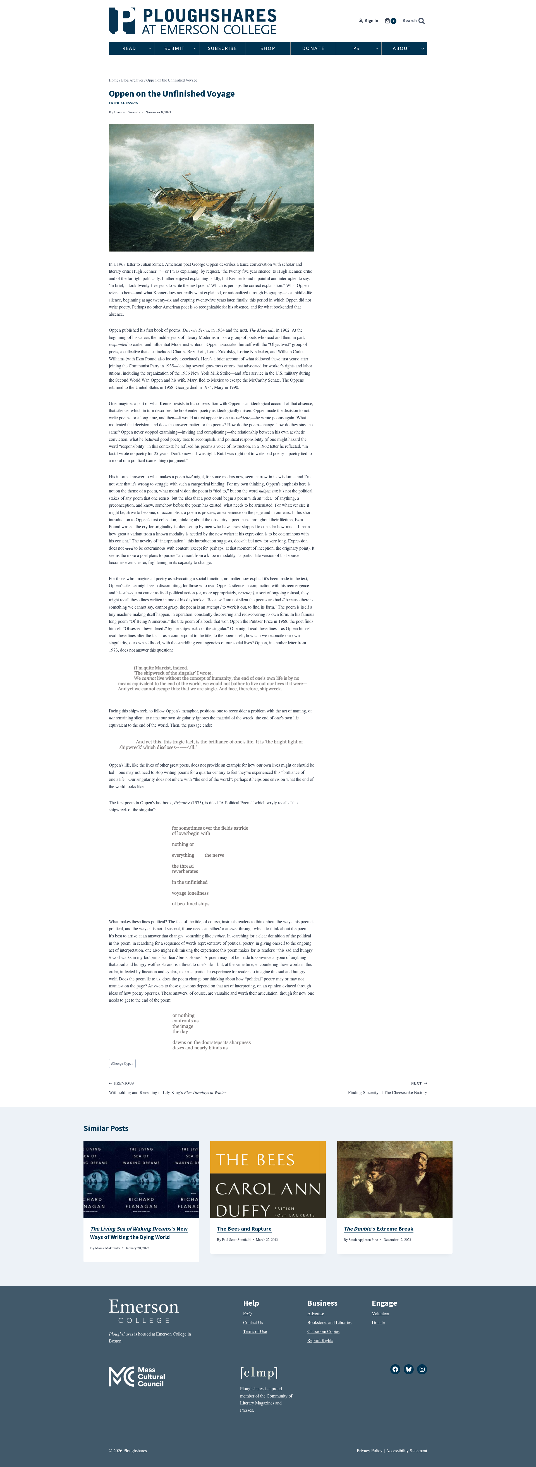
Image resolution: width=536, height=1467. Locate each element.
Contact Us (253, 1322)
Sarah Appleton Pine (363, 1239)
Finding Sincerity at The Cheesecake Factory (387, 1088)
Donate (313, 48)
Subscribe (222, 48)
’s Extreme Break (378, 1229)
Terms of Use (255, 1331)
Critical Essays (123, 102)
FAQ (247, 1313)
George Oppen (122, 1063)
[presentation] (141, 1179)
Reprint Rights (320, 1340)
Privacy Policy (369, 1450)
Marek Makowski (107, 1247)
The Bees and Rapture (244, 1229)
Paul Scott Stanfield (236, 1239)
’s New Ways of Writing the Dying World (139, 1233)
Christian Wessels (127, 111)
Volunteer (380, 1313)
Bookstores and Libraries (329, 1322)
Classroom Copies (323, 1331)
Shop (267, 48)
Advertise (315, 1313)
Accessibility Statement (406, 1450)
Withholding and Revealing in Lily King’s (167, 1088)
